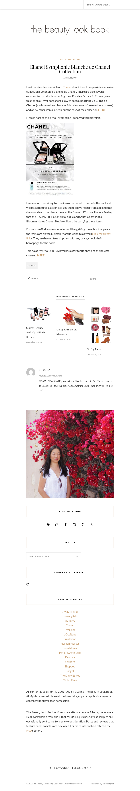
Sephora (70, 661)
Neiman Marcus (70, 643)
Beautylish (70, 616)
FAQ (29, 730)
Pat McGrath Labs (70, 652)
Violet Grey (70, 680)
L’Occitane (70, 634)
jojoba (44, 369)
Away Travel (70, 611)
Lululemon (70, 639)
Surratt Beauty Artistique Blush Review (35, 332)
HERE (102, 109)
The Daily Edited (70, 675)
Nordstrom (70, 648)
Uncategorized (70, 59)
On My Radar (94, 349)
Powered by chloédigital (102, 783)
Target (70, 671)
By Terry (70, 620)
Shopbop (70, 666)
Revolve (70, 657)
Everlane (70, 629)
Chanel (67, 87)
